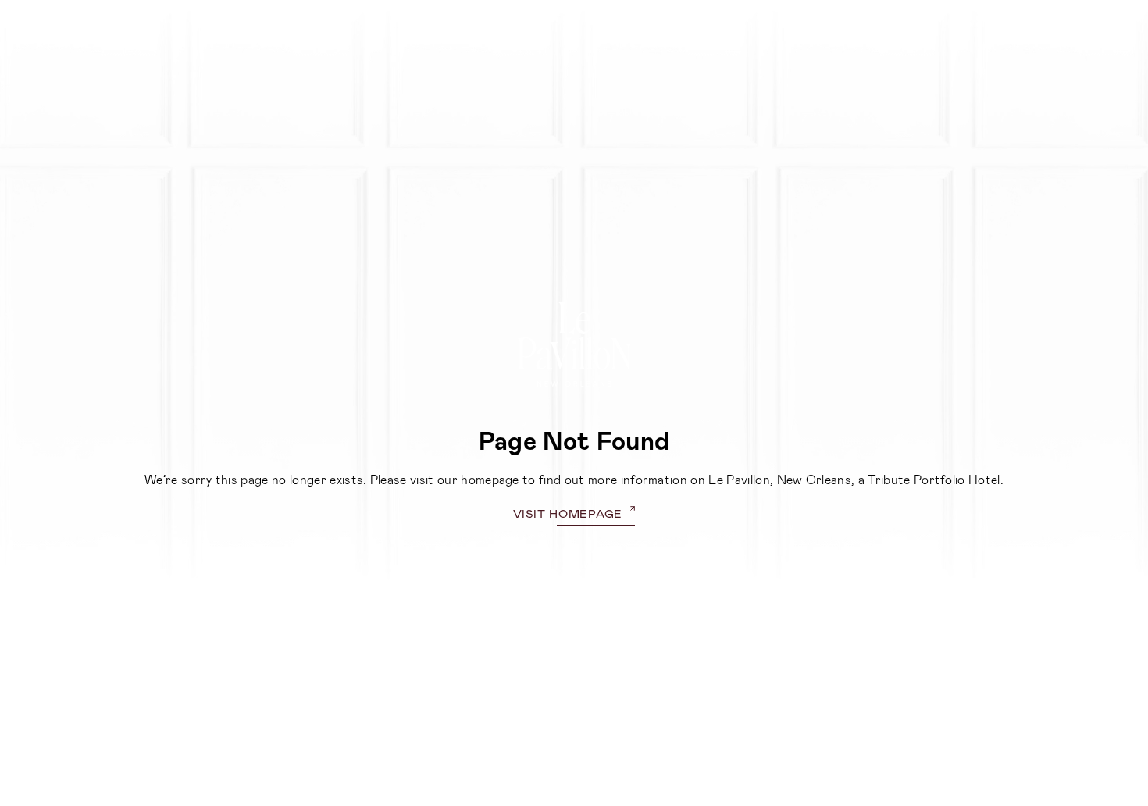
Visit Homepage (568, 513)
